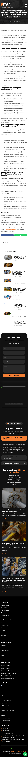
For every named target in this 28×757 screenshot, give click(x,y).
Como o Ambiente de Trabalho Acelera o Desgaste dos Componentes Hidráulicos (19, 281)
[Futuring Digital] (14, 748)
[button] (26, 5)
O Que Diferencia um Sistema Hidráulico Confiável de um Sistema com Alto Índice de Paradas (19, 314)
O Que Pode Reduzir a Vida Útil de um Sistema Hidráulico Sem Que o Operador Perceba (19, 273)
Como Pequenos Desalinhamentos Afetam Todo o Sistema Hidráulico (19, 306)
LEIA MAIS (4, 518)
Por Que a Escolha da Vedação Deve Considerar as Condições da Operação (19, 297)
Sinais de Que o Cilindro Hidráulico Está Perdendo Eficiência (20, 265)
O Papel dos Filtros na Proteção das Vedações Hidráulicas (20, 322)
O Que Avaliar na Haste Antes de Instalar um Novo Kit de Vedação (20, 257)
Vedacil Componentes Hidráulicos (18, 751)
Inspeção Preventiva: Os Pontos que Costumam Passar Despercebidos (19, 289)
